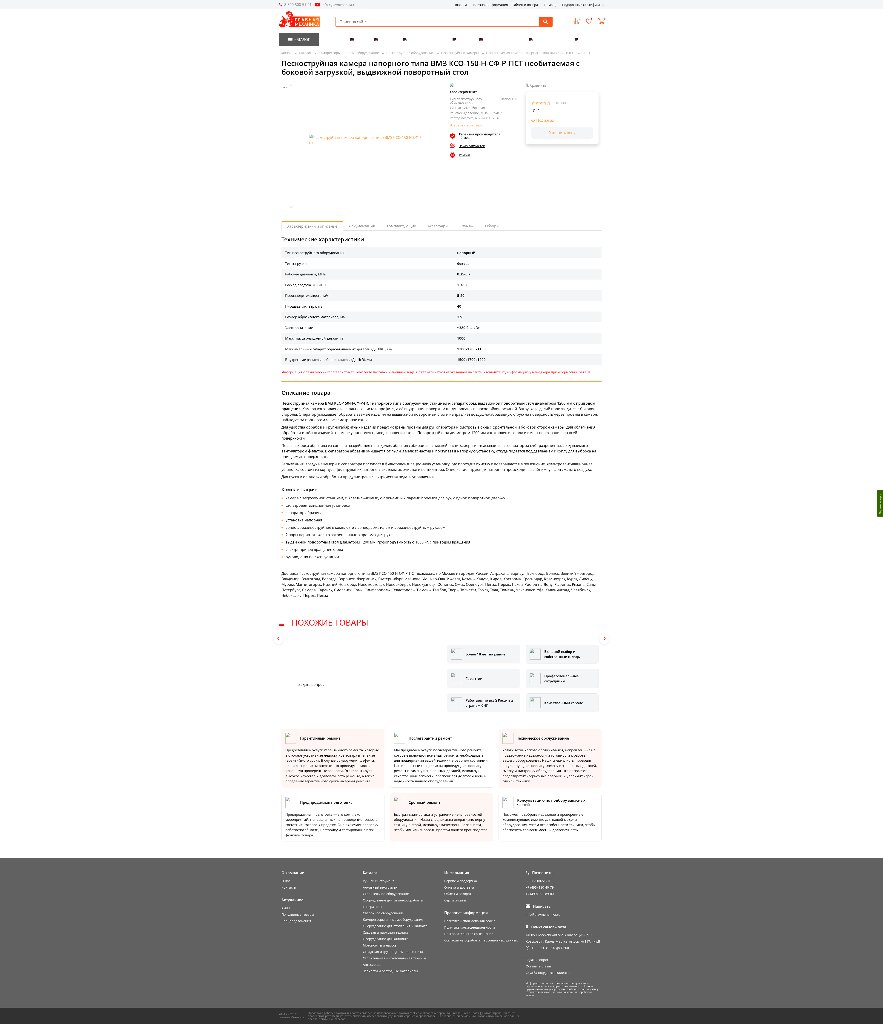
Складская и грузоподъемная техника (393, 952)
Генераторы (372, 906)
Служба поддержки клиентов (548, 972)
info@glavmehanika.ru (339, 5)
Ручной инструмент (378, 881)
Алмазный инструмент (381, 887)
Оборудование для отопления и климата (395, 926)
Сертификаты (455, 900)
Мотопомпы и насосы (380, 945)
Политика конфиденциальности (469, 927)
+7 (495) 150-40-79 (540, 887)
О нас (285, 881)
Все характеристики (466, 125)
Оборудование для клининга (385, 939)
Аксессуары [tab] (437, 226)
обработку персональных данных (445, 1013)
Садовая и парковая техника (385, 932)
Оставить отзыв (538, 966)
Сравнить (538, 85)
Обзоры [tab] (492, 226)
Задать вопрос (311, 684)
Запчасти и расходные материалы (390, 971)
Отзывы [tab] (466, 226)
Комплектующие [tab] (401, 226)
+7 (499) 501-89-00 (540, 894)
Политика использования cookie (469, 921)
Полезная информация (489, 5)
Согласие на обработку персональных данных (481, 940)
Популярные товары (297, 914)
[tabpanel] (441, 417)
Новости (460, 5)
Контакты (289, 887)
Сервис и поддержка (460, 881)
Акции (286, 908)
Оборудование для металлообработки (393, 900)
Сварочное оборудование (383, 913)
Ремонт (464, 155)
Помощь (550, 5)
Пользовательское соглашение (468, 934)
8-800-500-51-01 (298, 4)
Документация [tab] (362, 226)
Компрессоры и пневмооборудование (393, 919)
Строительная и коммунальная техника (394, 958)
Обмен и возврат (526, 5)
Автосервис (372, 964)
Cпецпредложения (296, 921)
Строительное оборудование (386, 894)
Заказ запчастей (472, 146)
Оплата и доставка (459, 887)
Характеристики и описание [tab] (312, 226)
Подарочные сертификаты (583, 5)
